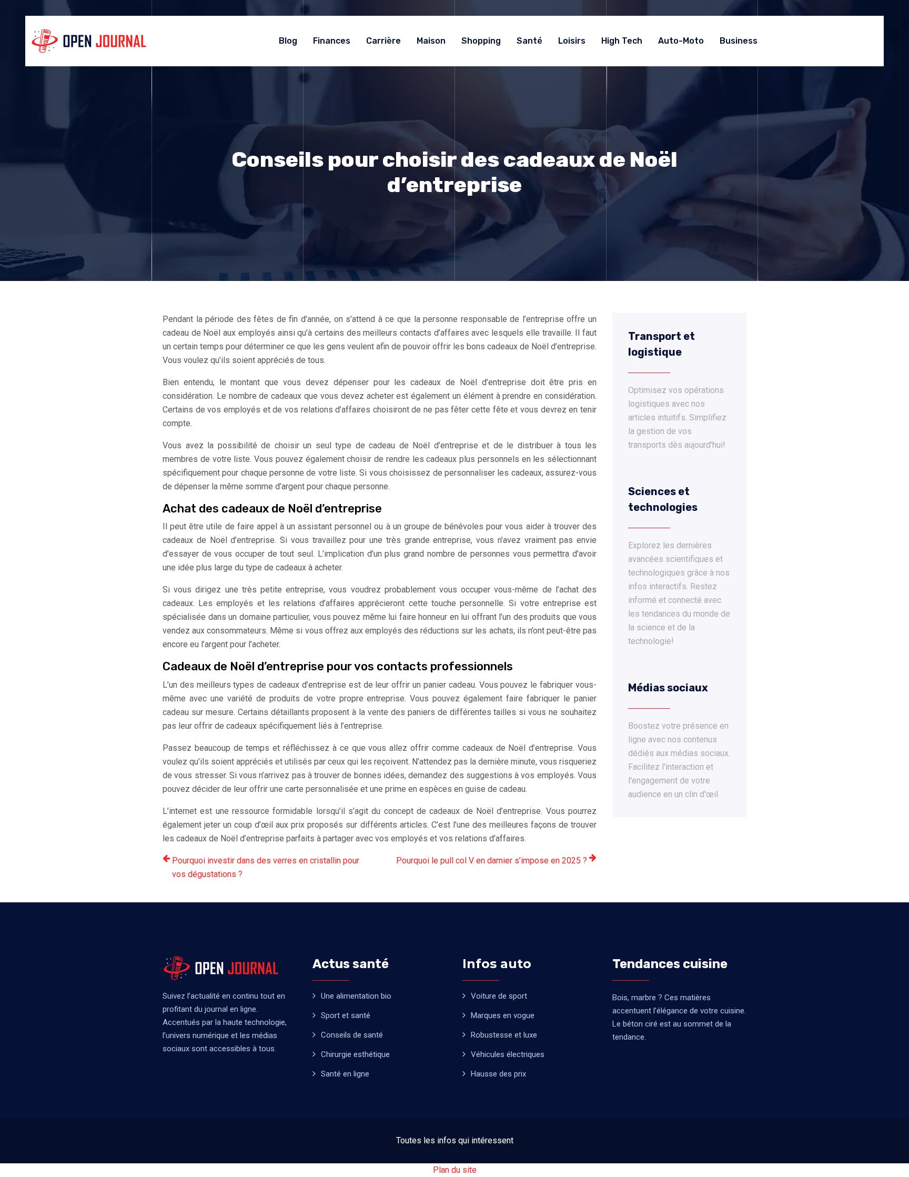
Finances (331, 41)
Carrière (383, 41)
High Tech (621, 41)
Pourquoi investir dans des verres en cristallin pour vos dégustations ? (265, 867)
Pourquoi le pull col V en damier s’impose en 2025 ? (491, 861)
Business (739, 41)
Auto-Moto (681, 41)
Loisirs (571, 41)
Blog (288, 41)
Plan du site (455, 1170)
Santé (529, 41)
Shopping (481, 41)
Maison (431, 41)
